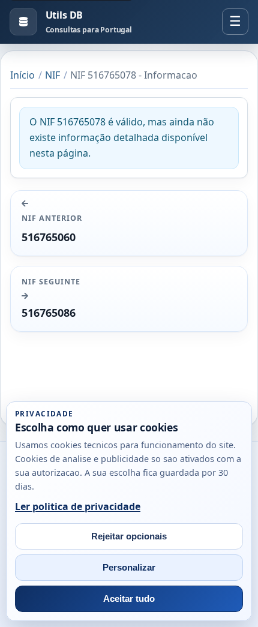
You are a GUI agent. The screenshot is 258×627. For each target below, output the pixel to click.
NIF (52, 75)
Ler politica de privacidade (77, 506)
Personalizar (129, 567)
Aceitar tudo (129, 599)
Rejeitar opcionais (129, 536)
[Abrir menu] (235, 21)
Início (22, 75)
